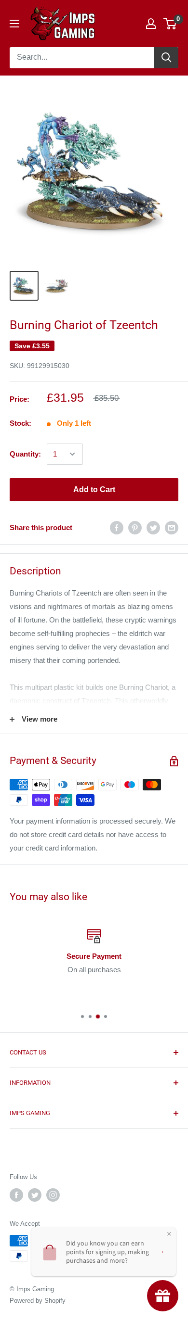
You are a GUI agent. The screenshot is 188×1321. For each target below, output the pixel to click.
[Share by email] (171, 527)
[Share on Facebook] (116, 527)
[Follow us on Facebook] (16, 1195)
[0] (170, 23)
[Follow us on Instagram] (53, 1195)
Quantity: (25, 454)
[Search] (166, 57)
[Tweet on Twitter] (153, 527)
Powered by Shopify (38, 1300)
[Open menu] (14, 23)
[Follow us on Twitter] (34, 1195)
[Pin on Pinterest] (135, 527)
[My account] (151, 23)
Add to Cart (94, 489)
